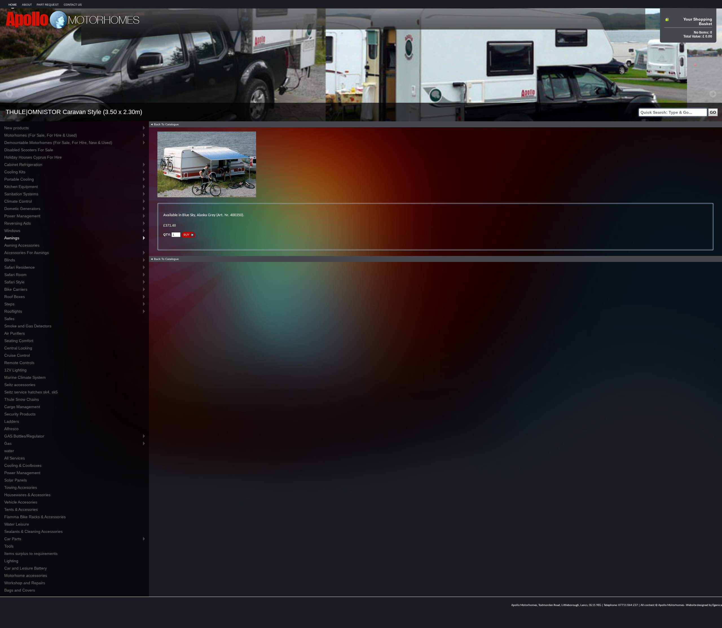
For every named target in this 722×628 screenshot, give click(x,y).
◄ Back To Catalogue (164, 124)
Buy (187, 234)
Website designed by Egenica (704, 605)
